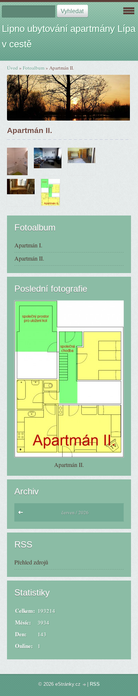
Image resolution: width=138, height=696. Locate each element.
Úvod (12, 68)
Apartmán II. (29, 258)
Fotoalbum (34, 68)
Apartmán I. (28, 245)
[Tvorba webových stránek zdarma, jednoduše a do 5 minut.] (84, 684)
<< (22, 514)
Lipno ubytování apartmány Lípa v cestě (68, 36)
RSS (95, 684)
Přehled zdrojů (31, 562)
